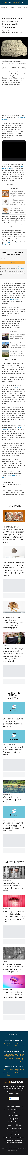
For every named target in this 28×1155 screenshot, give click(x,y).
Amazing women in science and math (19, 1055)
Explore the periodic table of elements (8, 1059)
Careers (14, 1131)
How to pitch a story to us (14, 1137)
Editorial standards (14, 1134)
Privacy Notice (20, 268)
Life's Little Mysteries (8, 1043)
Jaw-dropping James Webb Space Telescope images (8, 1055)
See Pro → (16, 2)
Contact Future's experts (14, 1109)
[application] (14, 149)
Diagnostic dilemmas (8, 1045)
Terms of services (19, 266)
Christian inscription (15, 299)
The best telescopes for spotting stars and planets (8, 1074)
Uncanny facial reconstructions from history (19, 1060)
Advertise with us (14, 1125)
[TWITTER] (4, 486)
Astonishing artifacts (19, 1045)
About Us (14, 1112)
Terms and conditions (14, 1115)
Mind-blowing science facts (19, 1073)
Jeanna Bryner (8, 31)
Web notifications (14, 1128)
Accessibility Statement (14, 1106)
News (21, 32)
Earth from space (20, 1043)
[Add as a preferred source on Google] (14, 1098)
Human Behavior (6, 15)
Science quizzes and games (8, 1070)
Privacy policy (14, 1119)
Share (6, 67)
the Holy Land (14, 387)
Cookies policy (14, 1122)
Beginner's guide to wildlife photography (19, 1070)
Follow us (14, 67)
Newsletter (22, 67)
